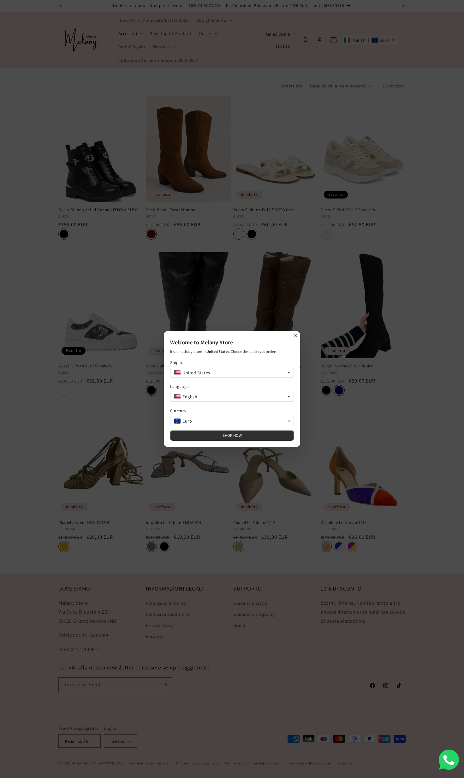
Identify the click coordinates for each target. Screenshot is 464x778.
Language (179, 386)
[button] (232, 373)
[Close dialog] (296, 335)
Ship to (176, 362)
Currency (178, 410)
